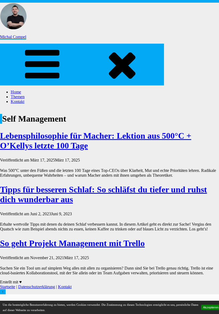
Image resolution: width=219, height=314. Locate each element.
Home (16, 92)
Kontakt (17, 101)
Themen (18, 96)
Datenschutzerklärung (36, 286)
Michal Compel (13, 37)
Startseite (7, 286)
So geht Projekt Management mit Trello (72, 243)
